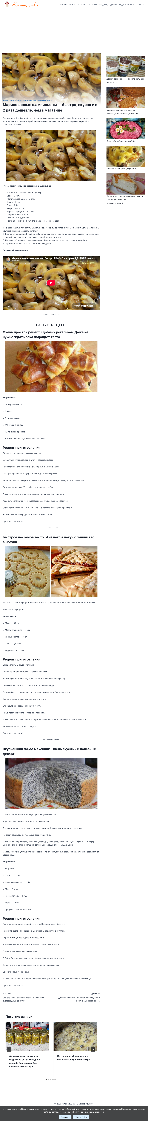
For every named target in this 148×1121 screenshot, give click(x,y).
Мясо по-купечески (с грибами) (121, 169)
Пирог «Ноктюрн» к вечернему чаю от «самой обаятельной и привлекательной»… (125, 199)
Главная (63, 4)
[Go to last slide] (9, 1049)
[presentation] (27, 1036)
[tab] (46, 1079)
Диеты (113, 4)
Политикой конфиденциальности (88, 1112)
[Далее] (93, 1049)
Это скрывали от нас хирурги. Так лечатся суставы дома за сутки (23, 997)
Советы (140, 4)
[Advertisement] (74, 26)
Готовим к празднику (98, 4)
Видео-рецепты (126, 4)
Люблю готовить (77, 4)
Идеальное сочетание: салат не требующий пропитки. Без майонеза (78, 997)
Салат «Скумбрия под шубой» (120, 141)
